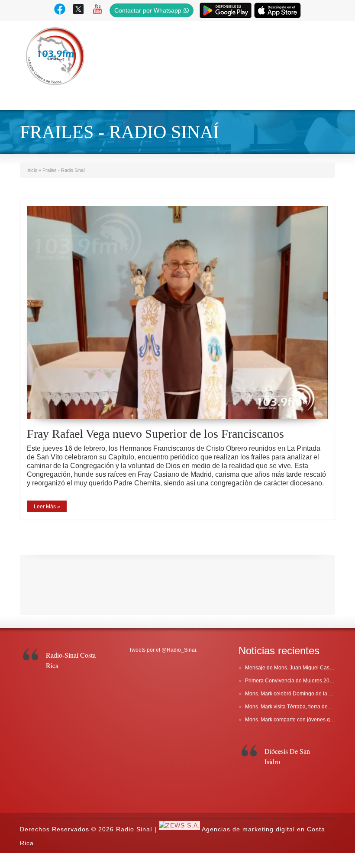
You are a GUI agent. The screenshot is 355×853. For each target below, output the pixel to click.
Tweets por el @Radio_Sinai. (163, 650)
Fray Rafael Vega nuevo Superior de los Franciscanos (155, 433)
